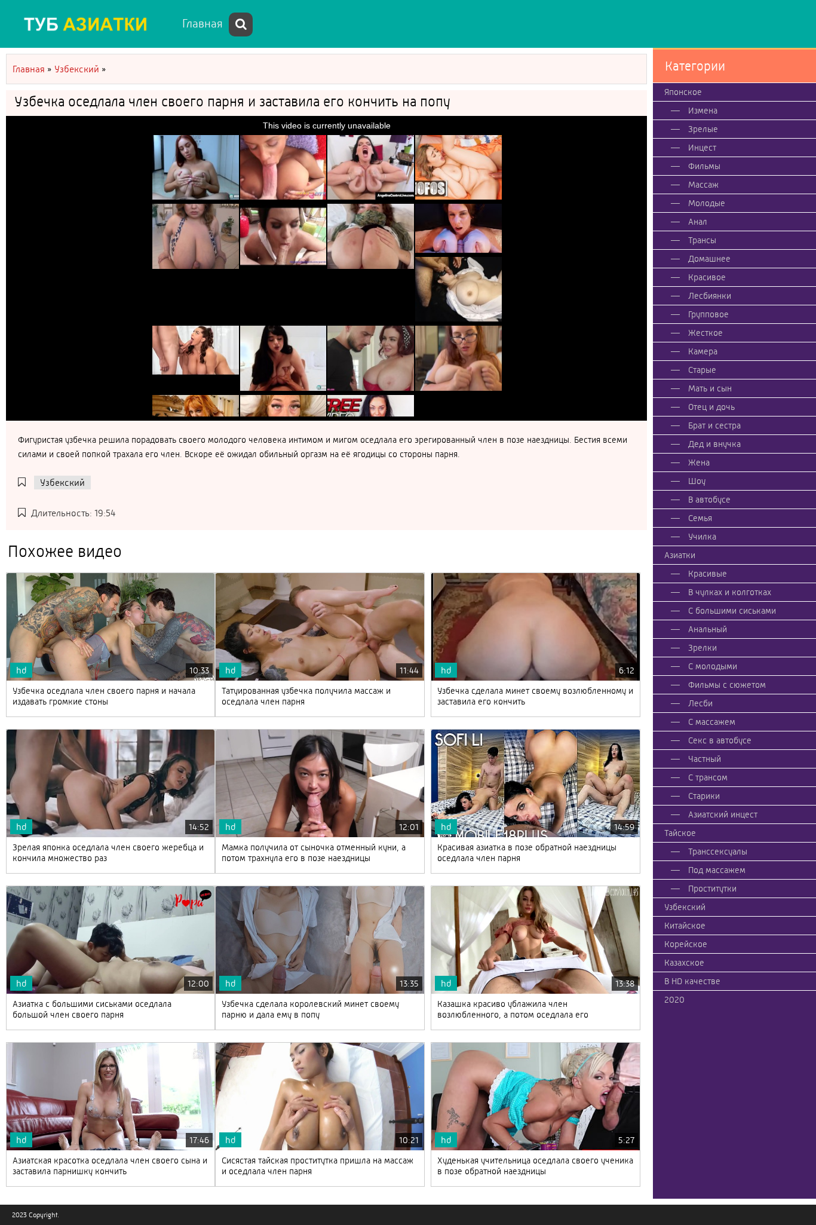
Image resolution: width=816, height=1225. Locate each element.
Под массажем (717, 870)
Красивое (707, 277)
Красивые (707, 573)
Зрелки (702, 647)
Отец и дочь (711, 407)
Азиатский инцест (722, 814)
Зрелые (703, 129)
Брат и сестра (714, 425)
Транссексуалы (717, 851)
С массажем (711, 721)
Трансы (702, 240)
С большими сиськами (732, 610)
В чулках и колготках (729, 592)
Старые (702, 370)
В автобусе (709, 499)
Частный (704, 759)
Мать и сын (710, 388)
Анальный (707, 629)
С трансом (708, 777)
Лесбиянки (709, 295)
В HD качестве (692, 981)
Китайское (684, 925)
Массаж (703, 184)
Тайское (680, 833)
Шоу (696, 481)
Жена (699, 462)
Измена (702, 110)
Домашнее (709, 258)
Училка (702, 536)
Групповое (708, 314)
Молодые (706, 203)
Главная (202, 23)
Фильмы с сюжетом (727, 684)
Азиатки (679, 555)
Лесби (700, 703)
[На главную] (89, 24)
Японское (683, 92)
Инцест (702, 147)
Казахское (684, 962)
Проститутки (712, 888)
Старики (704, 796)
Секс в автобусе (719, 740)
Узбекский (62, 482)
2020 (674, 999)
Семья (700, 518)
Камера (702, 351)
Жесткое (705, 332)
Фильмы (704, 166)
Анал (697, 221)
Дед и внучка (714, 444)
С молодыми (712, 666)
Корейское (685, 944)
